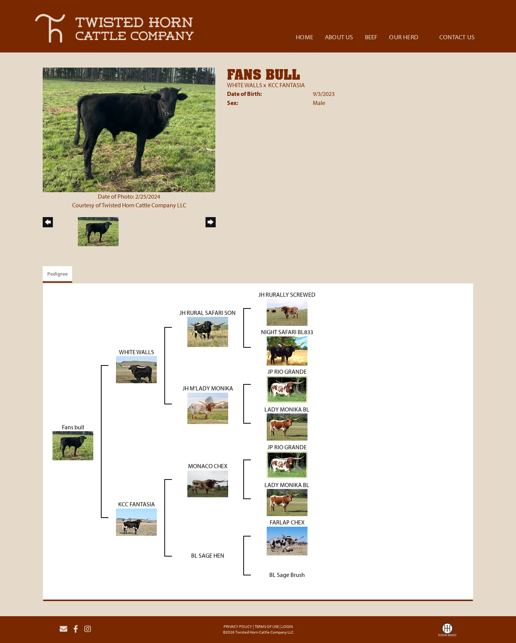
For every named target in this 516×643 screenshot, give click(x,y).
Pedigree (57, 273)
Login (287, 626)
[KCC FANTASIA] (136, 521)
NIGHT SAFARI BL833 (287, 332)
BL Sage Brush (287, 574)
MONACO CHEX (207, 466)
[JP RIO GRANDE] (287, 388)
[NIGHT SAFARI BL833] (287, 350)
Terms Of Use (267, 626)
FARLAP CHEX (287, 522)
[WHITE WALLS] (136, 369)
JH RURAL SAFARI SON (207, 312)
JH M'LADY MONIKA (207, 388)
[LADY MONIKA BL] (287, 426)
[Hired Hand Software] (447, 632)
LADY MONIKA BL (286, 409)
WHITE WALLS (244, 85)
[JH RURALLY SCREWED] (287, 311)
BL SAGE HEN (207, 555)
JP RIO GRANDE (287, 371)
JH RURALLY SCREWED (286, 294)
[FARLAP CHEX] (287, 540)
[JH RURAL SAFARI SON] (207, 331)
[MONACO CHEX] (207, 483)
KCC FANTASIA (286, 85)
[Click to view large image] (129, 129)
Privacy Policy (238, 626)
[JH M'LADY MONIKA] (207, 407)
